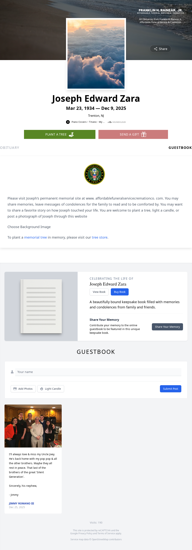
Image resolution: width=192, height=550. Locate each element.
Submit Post (170, 388)
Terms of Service (106, 533)
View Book (99, 292)
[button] (33, 426)
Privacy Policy (85, 533)
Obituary (9, 147)
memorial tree (35, 237)
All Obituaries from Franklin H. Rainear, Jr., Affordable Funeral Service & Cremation (160, 21)
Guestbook (180, 147)
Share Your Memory (167, 326)
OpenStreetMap (100, 539)
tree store (99, 237)
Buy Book (119, 292)
